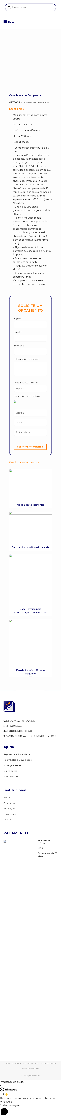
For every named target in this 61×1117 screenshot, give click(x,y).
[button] (30, 1082)
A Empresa (9, 803)
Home (7, 797)
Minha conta (10, 771)
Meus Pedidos (11, 776)
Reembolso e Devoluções (17, 760)
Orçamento (10, 814)
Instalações (10, 808)
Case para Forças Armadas (36, 102)
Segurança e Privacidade (17, 754)
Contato (8, 819)
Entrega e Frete (12, 765)
